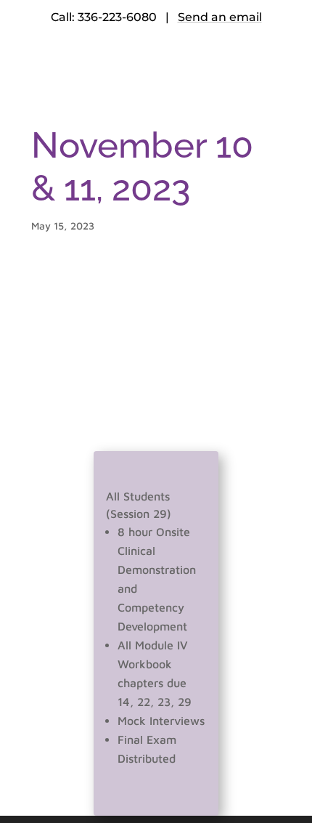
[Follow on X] (141, 66)
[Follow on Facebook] (112, 66)
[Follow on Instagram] (199, 66)
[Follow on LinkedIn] (170, 66)
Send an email (220, 17)
